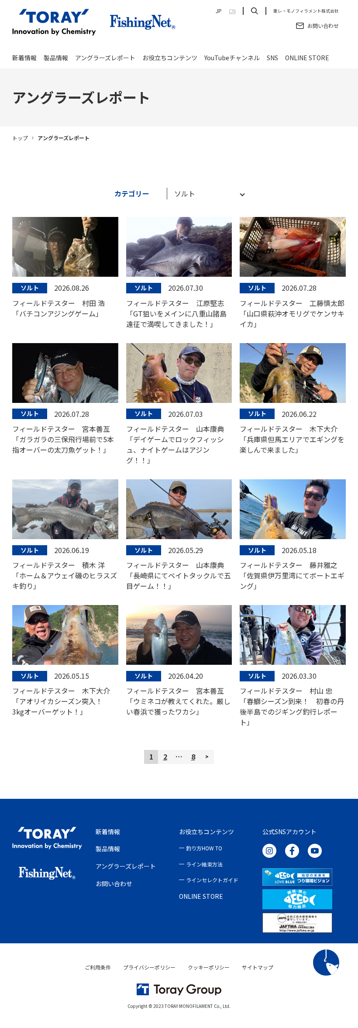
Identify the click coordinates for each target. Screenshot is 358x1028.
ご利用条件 (98, 967)
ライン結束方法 (204, 864)
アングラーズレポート (105, 57)
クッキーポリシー (209, 967)
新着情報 (24, 57)
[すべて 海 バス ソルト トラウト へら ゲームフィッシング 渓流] (205, 193)
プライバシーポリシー (149, 967)
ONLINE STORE (307, 57)
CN (232, 11)
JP (219, 11)
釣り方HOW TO (204, 848)
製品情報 (56, 57)
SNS (272, 57)
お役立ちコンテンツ (169, 57)
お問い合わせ (114, 883)
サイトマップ (257, 967)
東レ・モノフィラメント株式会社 (306, 11)
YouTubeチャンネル (232, 57)
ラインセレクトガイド (212, 880)
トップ (20, 137)
